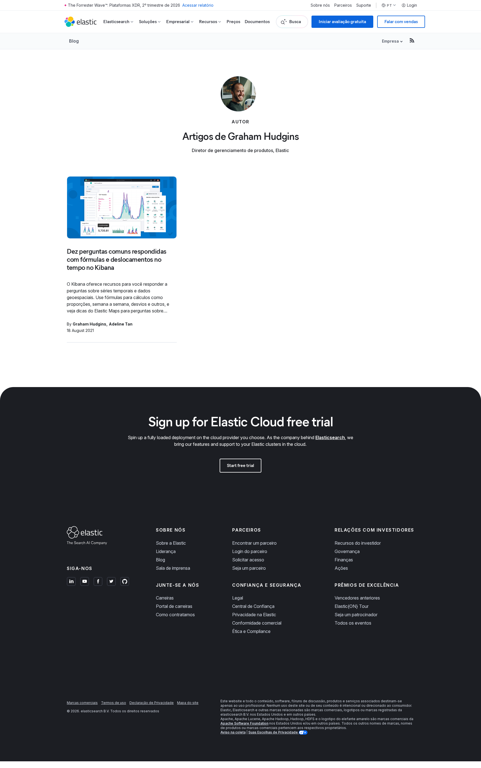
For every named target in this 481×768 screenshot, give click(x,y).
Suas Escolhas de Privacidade (273, 732)
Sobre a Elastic (171, 543)
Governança (347, 551)
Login (412, 5)
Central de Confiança (253, 606)
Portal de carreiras (174, 606)
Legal (237, 598)
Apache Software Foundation (244, 723)
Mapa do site (187, 703)
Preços (233, 21)
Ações (341, 568)
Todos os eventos (353, 623)
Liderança (166, 551)
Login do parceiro (249, 551)
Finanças (344, 559)
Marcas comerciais (82, 703)
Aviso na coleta (233, 732)
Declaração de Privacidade (151, 703)
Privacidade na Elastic (254, 614)
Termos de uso (113, 703)
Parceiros (343, 5)
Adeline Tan (120, 324)
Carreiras (165, 598)
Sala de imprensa (173, 568)
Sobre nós (320, 5)
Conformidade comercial (256, 623)
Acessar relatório (197, 5)
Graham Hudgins (89, 324)
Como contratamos (175, 614)
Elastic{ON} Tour (352, 606)
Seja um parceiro (249, 568)
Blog (74, 41)
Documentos (257, 21)
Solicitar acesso (248, 559)
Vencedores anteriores (357, 598)
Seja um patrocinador (356, 614)
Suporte (363, 5)
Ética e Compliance (251, 631)
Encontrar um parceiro (254, 543)
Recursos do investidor (358, 543)
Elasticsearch (330, 437)
